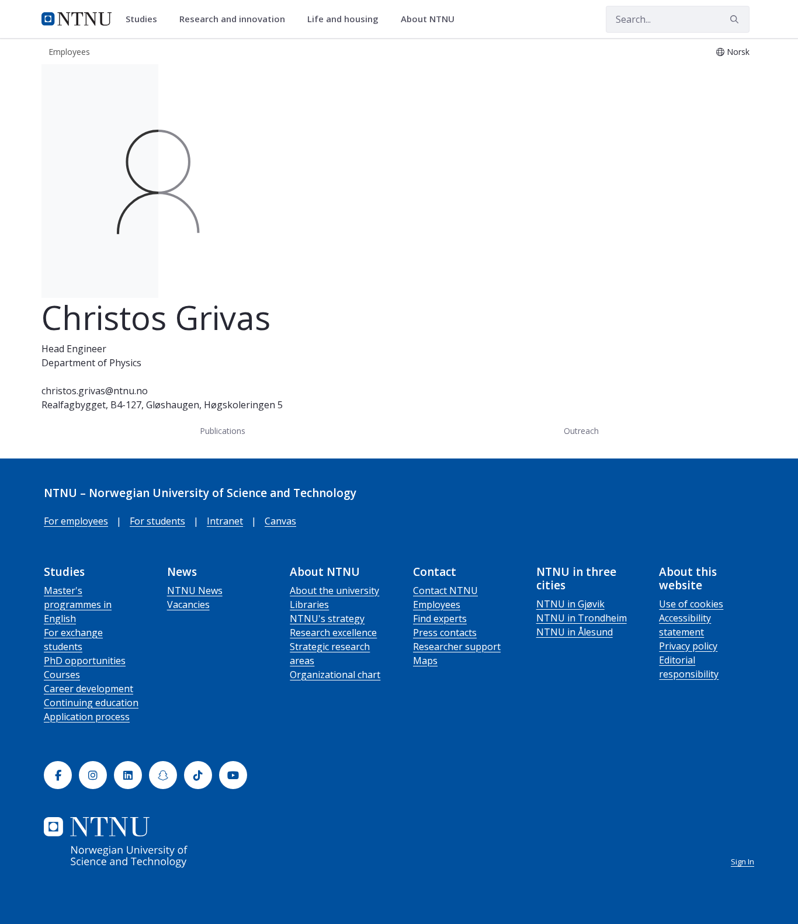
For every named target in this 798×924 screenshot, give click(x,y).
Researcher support (457, 646)
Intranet (225, 521)
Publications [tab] (222, 430)
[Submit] (736, 19)
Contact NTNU (445, 590)
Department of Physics (91, 362)
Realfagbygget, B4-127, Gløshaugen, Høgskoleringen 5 (162, 404)
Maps (425, 660)
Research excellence (333, 632)
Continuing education (91, 702)
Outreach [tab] (581, 430)
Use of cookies (691, 604)
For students (157, 521)
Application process (87, 716)
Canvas (280, 521)
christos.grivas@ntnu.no (94, 390)
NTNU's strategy (327, 618)
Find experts (440, 618)
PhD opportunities (85, 660)
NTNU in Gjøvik (570, 604)
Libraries (309, 604)
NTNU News (195, 590)
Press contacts (445, 632)
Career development (88, 688)
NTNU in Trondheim (581, 618)
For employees (76, 521)
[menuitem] (145, 19)
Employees (436, 604)
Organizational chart (335, 674)
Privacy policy (688, 646)
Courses (62, 674)
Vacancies (188, 604)
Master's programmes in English (78, 604)
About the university (334, 590)
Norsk (738, 51)
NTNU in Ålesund (574, 632)
